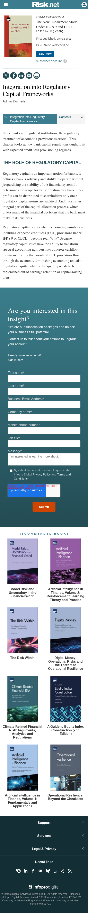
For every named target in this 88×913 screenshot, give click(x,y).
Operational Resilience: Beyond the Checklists (65, 797)
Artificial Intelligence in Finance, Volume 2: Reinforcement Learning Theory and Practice (65, 594)
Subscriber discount (49, 61)
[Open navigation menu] (4, 5)
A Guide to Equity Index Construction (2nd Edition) (65, 730)
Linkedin (25, 871)
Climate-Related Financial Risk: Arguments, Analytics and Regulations (22, 732)
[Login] (83, 4)
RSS (69, 871)
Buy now (45, 54)
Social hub (62, 871)
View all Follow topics (18, 871)
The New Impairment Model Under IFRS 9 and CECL (57, 24)
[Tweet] (6, 75)
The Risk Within (22, 657)
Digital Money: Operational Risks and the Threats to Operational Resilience (65, 663)
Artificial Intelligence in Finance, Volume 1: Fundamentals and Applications (22, 801)
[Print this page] (36, 75)
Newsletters (40, 871)
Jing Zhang (56, 31)
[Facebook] (13, 75)
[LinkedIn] (21, 75)
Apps (55, 871)
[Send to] (29, 75)
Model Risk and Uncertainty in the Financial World (22, 593)
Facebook (32, 871)
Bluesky (47, 871)
